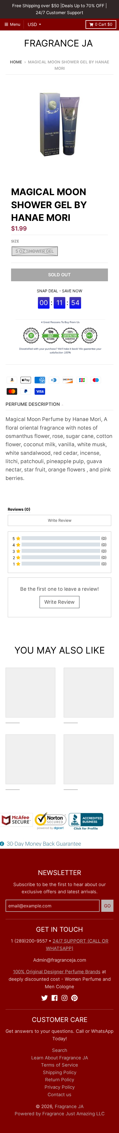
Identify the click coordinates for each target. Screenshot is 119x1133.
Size (15, 241)
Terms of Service (59, 1065)
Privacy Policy (60, 1087)
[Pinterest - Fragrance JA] (74, 998)
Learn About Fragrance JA (59, 1057)
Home (16, 62)
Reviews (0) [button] (19, 509)
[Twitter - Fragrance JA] (44, 998)
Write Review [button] (59, 520)
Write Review (59, 602)
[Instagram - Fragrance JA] (64, 998)
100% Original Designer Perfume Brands (56, 971)
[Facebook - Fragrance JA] (54, 998)
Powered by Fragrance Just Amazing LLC (60, 1113)
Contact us (59, 1094)
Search (59, 1050)
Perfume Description (33, 404)
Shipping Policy (59, 1072)
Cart (103, 24)
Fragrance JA (58, 43)
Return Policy (59, 1079)
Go (107, 906)
